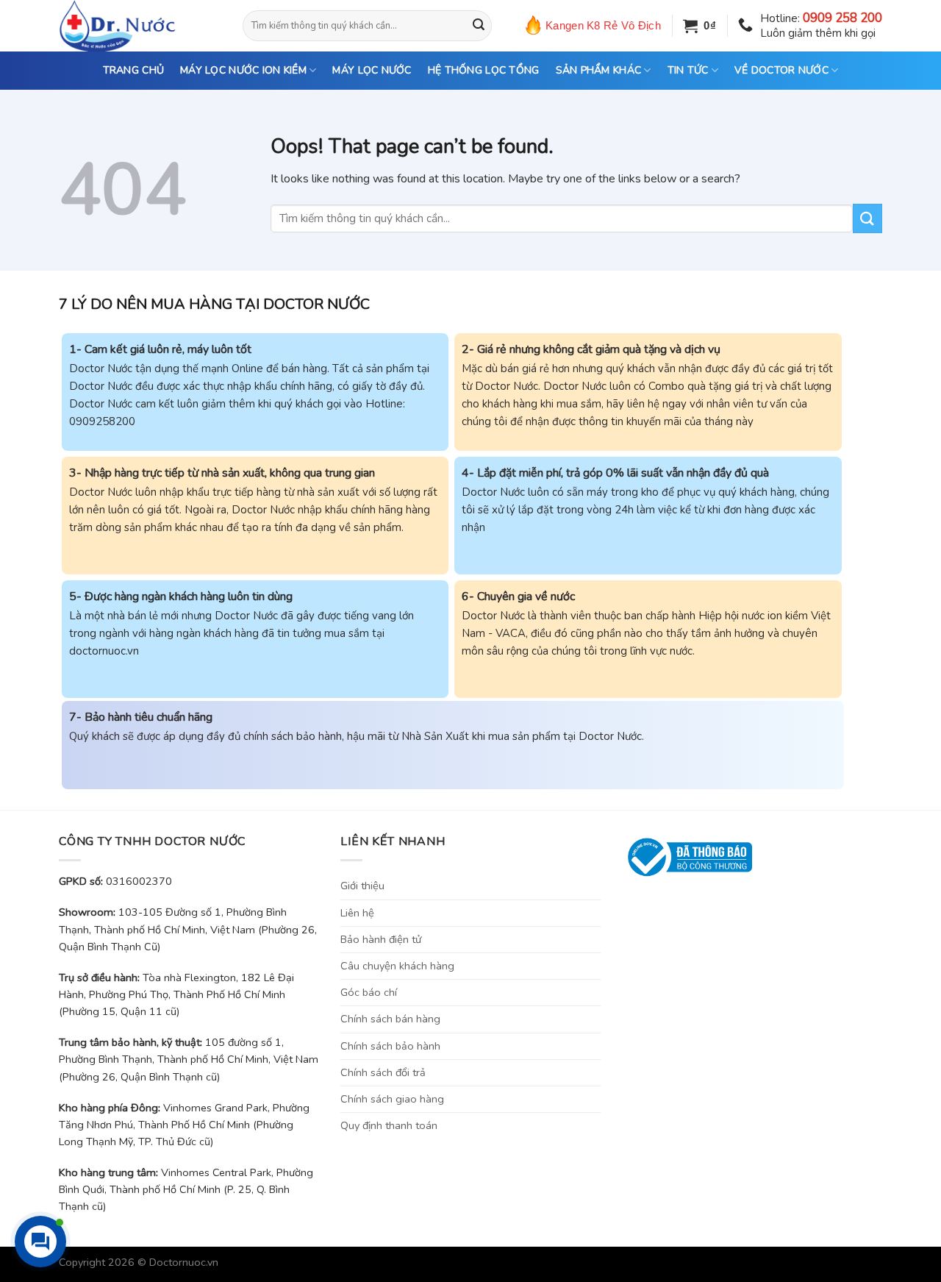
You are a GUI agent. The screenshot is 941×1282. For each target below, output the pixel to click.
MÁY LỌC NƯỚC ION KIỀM (243, 70)
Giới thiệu (362, 885)
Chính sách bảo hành (390, 1046)
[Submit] (478, 25)
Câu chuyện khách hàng (397, 965)
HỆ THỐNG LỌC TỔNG (484, 70)
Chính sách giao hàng (392, 1099)
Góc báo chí (368, 992)
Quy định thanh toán (388, 1125)
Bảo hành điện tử (380, 939)
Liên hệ (357, 912)
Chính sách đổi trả (383, 1072)
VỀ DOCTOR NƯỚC (781, 70)
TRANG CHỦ (134, 70)
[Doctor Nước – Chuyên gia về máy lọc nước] (140, 25)
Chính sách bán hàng (390, 1018)
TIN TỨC (688, 70)
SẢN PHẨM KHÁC (599, 70)
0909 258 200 (842, 18)
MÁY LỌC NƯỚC (371, 70)
